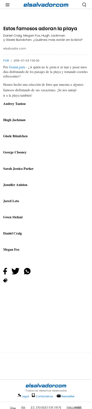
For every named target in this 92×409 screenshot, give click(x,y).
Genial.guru (17, 67)
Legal (25, 396)
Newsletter (67, 396)
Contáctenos (44, 396)
